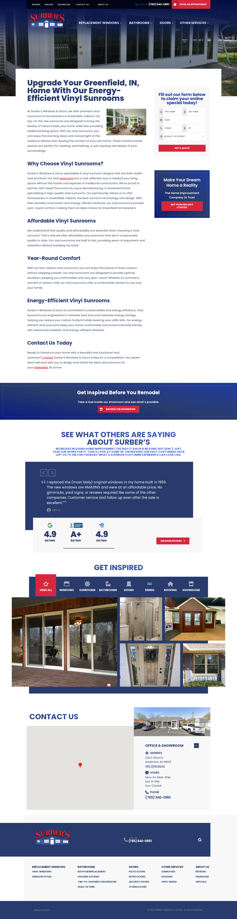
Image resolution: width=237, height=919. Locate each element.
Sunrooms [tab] (87, 590)
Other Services (193, 23)
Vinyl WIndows (41, 871)
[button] (88, 548)
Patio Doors (137, 871)
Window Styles (42, 876)
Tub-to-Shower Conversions (97, 881)
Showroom (64, 4)
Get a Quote (182, 148)
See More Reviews (171, 540)
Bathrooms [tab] (108, 590)
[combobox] (182, 136)
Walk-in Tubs (86, 886)
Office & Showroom (164, 745)
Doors (165, 23)
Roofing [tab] (170, 590)
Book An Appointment (193, 4)
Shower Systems (88, 876)
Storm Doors (137, 886)
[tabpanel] (118, 642)
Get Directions (155, 766)
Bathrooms (139, 23)
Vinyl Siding (169, 881)
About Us (103, 4)
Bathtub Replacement (92, 871)
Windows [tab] (66, 590)
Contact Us (82, 4)
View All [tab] (46, 590)
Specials (49, 4)
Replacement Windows (99, 23)
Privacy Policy (42, 910)
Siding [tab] (149, 590)
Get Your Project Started (182, 206)
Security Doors (139, 881)
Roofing (167, 876)
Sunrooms (168, 871)
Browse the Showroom (120, 409)
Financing (202, 876)
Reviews (36, 4)
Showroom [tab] (191, 590)
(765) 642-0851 (158, 797)
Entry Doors (137, 876)
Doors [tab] (129, 590)
